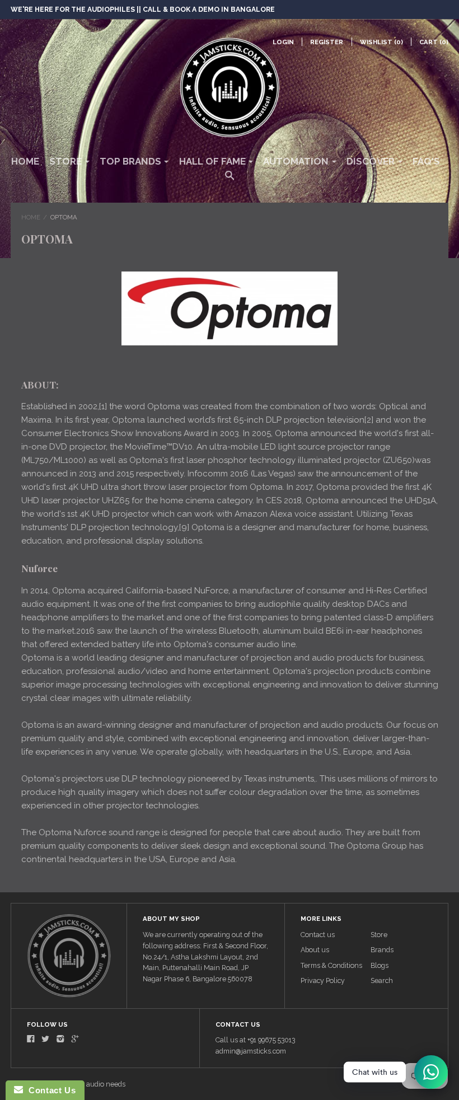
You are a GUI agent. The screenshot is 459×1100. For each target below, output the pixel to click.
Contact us (318, 934)
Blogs (379, 965)
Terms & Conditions (331, 965)
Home (25, 161)
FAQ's (426, 161)
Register (326, 42)
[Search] (230, 180)
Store (379, 934)
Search (382, 980)
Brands (382, 949)
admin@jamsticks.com (251, 1051)
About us (315, 949)
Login (283, 42)
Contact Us (49, 1090)
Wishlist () (381, 42)
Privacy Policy (323, 980)
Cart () (433, 42)
